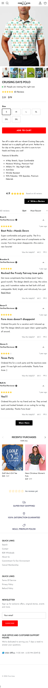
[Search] (8, 3)
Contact (5, 548)
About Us (6, 556)
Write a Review (39, 202)
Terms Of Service (9, 580)
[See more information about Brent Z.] (43, 220)
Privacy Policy (7, 584)
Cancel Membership (10, 565)
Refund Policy (7, 588)
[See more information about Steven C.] (43, 347)
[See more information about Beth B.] (43, 386)
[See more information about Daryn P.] (43, 309)
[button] (13, 92)
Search (5, 544)
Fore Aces (11, 676)
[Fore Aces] (24, 3)
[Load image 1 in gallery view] (24, 36)
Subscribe (9, 623)
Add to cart (24, 130)
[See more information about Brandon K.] (43, 262)
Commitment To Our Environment (16, 560)
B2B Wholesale (8, 552)
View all (24, 441)
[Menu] (3, 3)
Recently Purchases (24, 437)
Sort (24, 210)
